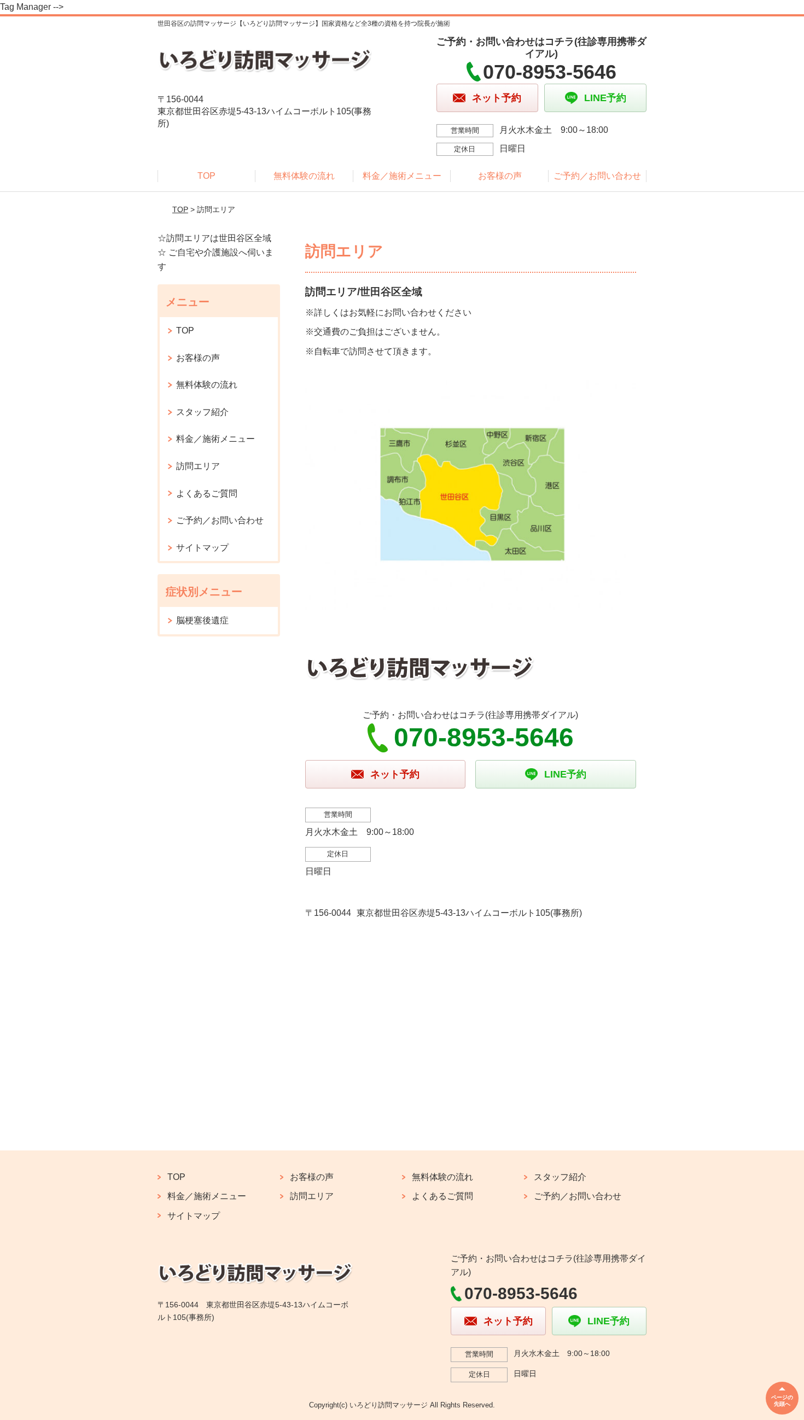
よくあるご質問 (206, 493)
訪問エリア (198, 466)
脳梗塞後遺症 (202, 620)
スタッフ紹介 (202, 412)
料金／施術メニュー (402, 175)
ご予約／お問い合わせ (597, 175)
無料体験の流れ (304, 175)
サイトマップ (202, 547)
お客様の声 (500, 175)
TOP (206, 175)
